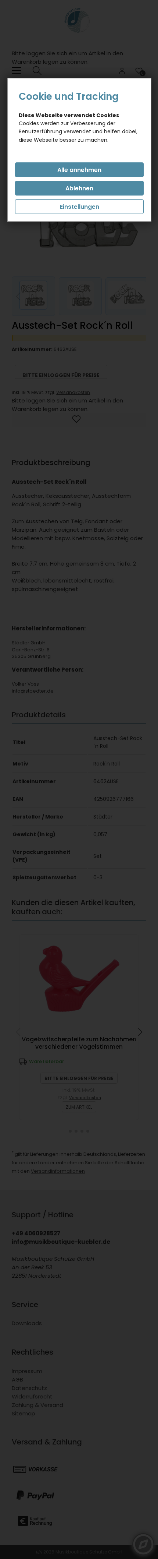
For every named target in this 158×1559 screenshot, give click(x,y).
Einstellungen (79, 207)
